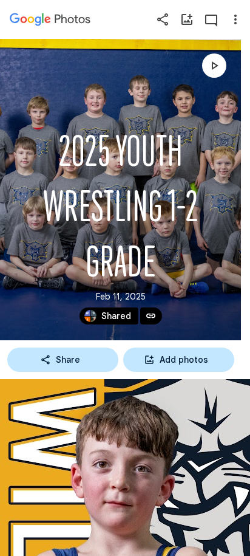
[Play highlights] (214, 65)
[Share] (162, 19)
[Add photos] (187, 19)
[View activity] (211, 19)
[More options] (235, 19)
